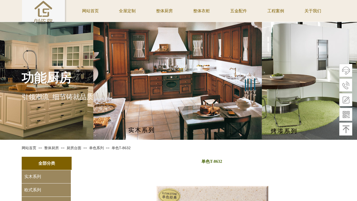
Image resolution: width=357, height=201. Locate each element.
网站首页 (29, 148)
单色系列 (96, 148)
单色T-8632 (121, 148)
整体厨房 (51, 148)
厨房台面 (74, 148)
